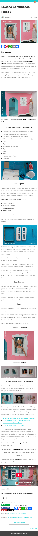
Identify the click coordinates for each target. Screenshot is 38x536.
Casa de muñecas (17, 517)
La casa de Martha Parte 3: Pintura (12, 423)
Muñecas (25, 517)
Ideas (10, 513)
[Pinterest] (6, 48)
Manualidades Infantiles (19, 513)
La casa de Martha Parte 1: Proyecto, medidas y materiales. (19, 418)
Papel (30, 517)
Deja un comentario (19, 522)
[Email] (14, 48)
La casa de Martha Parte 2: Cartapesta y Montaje (16, 420)
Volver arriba (33, 528)
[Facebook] (3, 48)
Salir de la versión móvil (19, 533)
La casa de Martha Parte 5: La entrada (13, 425)
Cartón (9, 517)
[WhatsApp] (10, 48)
